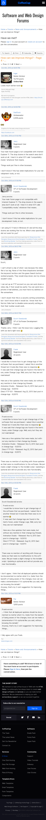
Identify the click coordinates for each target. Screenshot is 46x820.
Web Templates (7, 783)
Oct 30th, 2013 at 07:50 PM (11, 136)
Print (16, 53)
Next (18, 64)
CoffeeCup (6, 729)
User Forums (31, 768)
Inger (15, 73)
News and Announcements (26, 29)
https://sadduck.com (7, 132)
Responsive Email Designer (16, 239)
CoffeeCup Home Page (22, 802)
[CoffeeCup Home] (24, 3)
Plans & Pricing (7, 772)
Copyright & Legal (36, 806)
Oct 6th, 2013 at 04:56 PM (10, 107)
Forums (10, 29)
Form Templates (8, 791)
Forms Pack (31, 737)
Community (31, 752)
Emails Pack (31, 733)
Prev (5, 64)
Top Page (9, 802)
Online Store (36, 802)
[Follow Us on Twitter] (22, 717)
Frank (15, 349)
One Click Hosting (8, 760)
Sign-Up (34, 708)
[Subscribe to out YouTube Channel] (33, 717)
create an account (34, 42)
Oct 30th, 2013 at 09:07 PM (11, 313)
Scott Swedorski (20, 186)
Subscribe (27, 53)
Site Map (15, 810)
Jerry (15, 141)
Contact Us (6, 745)
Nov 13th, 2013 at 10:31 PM (10, 593)
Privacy (7, 810)
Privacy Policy (37, 814)
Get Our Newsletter (9, 741)
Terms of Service (21, 816)
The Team (5, 733)
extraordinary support (10, 697)
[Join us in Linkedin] (39, 717)
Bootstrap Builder (9, 241)
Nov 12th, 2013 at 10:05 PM (11, 401)
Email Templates (8, 787)
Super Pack (31, 741)
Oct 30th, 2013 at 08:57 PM (11, 246)
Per (14, 599)
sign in (9, 42)
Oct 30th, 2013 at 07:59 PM (11, 181)
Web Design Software (11, 806)
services (20, 692)
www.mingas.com (6, 641)
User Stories (31, 772)
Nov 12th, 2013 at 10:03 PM (11, 344)
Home (3, 29)
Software (31, 729)
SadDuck (17, 112)
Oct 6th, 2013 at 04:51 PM (10, 68)
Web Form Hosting (8, 768)
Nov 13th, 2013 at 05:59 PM (11, 483)
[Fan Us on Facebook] (28, 717)
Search (7, 53)
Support (30, 756)
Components (6, 795)
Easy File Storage (8, 764)
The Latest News (8, 737)
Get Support (24, 806)
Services (5, 752)
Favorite (39, 53)
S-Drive (4, 756)
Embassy (30, 764)
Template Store (8, 779)
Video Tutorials (32, 760)
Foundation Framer (31, 239)
